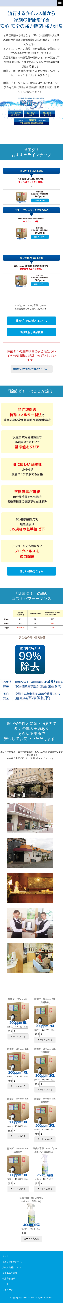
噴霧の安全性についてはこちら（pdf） (31, 369)
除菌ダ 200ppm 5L (18, 999)
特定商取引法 (8, 1278)
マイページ (7, 1289)
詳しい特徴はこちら (31, 571)
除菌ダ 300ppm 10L (18, 1098)
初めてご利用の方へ (12, 1262)
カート (5, 1284)
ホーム (5, 1256)
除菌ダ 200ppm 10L (18, 1049)
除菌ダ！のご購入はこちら (31, 320)
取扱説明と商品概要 (31, 332)
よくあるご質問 (9, 1273)
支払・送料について (12, 1267)
